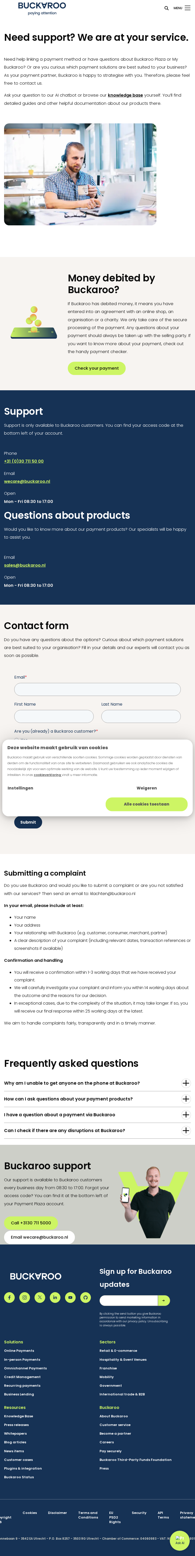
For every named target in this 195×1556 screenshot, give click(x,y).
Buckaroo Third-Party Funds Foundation (136, 1460)
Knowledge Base (18, 1416)
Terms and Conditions (88, 1515)
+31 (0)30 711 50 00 (24, 461)
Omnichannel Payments (25, 1368)
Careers (107, 1442)
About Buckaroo (114, 1416)
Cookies (30, 1513)
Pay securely (111, 1451)
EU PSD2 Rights (115, 1517)
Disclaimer (57, 1513)
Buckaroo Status (19, 1477)
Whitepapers (15, 1433)
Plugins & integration (23, 1468)
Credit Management (22, 1377)
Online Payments (19, 1350)
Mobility (107, 1377)
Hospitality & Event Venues (123, 1359)
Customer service (115, 1425)
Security (139, 1513)
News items (14, 1451)
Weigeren (147, 788)
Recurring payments (22, 1385)
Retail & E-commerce (118, 1350)
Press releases (16, 1425)
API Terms (163, 1515)
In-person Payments (22, 1359)
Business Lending (19, 1394)
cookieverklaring (48, 775)
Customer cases (18, 1460)
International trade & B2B (122, 1394)
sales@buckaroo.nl (25, 565)
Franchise (108, 1368)
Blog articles (15, 1442)
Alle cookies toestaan (146, 804)
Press (104, 1468)
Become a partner (115, 1433)
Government (111, 1385)
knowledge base (125, 95)
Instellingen (20, 788)
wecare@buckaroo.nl (27, 481)
